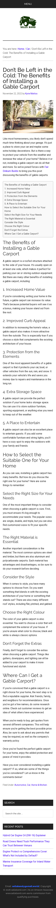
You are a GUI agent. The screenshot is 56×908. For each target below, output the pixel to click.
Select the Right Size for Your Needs (23, 215)
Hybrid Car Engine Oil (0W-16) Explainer (24, 835)
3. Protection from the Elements (21, 196)
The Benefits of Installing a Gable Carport (26, 185)
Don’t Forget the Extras (16, 230)
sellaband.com (18, 890)
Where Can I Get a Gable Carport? (22, 233)
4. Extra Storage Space (16, 200)
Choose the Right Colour (17, 226)
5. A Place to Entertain (16, 203)
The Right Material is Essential (20, 218)
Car (28, 785)
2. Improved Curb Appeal (17, 192)
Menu (28, 3)
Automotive (20, 785)
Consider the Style (14, 222)
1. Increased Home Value (17, 188)
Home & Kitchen (39, 785)
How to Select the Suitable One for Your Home (25, 209)
